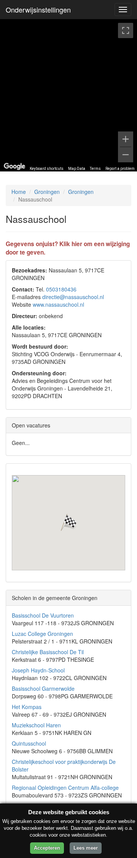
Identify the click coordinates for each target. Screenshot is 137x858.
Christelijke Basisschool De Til (48, 652)
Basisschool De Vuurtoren (43, 615)
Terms (95, 168)
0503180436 (61, 289)
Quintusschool (29, 743)
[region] (68, 95)
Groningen (47, 191)
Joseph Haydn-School (38, 670)
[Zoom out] (125, 154)
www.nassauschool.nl (58, 304)
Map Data (76, 168)
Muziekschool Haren (36, 725)
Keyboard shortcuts (47, 168)
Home (18, 191)
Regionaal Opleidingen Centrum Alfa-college (65, 787)
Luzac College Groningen (42, 633)
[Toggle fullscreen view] (125, 30)
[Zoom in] (125, 139)
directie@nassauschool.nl (73, 297)
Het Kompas (26, 707)
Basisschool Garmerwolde (43, 688)
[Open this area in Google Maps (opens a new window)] (14, 166)
